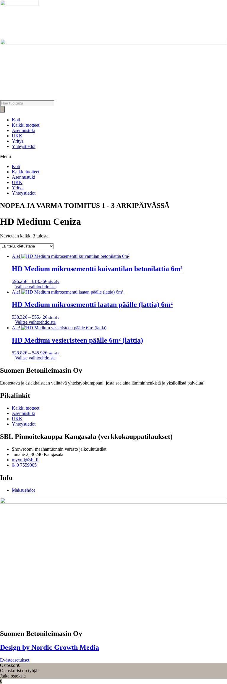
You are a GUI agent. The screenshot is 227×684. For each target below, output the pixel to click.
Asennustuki (23, 130)
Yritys (17, 141)
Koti (16, 119)
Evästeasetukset (14, 659)
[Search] (2, 109)
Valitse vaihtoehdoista (35, 286)
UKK (17, 135)
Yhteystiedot (23, 146)
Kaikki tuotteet (25, 125)
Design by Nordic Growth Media (49, 647)
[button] (113, 156)
